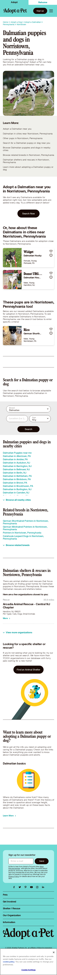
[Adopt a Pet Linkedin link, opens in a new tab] (43, 887)
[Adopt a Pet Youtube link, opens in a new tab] (32, 887)
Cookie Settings (28, 970)
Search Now (28, 213)
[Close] (54, 952)
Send (41, 861)
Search (28, 429)
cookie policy (9, 962)
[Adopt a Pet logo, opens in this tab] (28, 936)
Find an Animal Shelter (28, 669)
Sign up (40, 11)
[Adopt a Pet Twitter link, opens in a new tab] (20, 887)
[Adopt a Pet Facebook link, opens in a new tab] (15, 887)
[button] (51, 251)
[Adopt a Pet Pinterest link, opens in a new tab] (26, 887)
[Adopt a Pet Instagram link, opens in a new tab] (38, 887)
